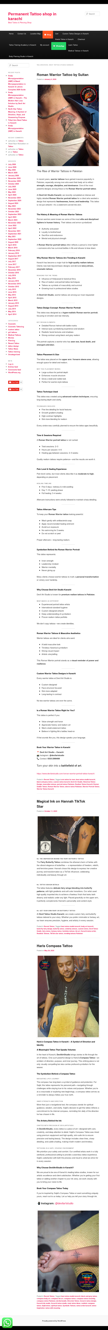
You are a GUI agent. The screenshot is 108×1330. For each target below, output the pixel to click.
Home (11, 33)
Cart (56, 33)
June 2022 (12, 225)
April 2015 (12, 297)
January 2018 (13, 253)
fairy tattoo (46, 931)
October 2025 (13, 183)
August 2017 (13, 258)
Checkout (81, 39)
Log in (10, 364)
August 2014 (13, 306)
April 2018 (12, 245)
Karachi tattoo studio (59, 1303)
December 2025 (14, 178)
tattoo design (13, 346)
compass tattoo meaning (86, 1298)
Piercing (11, 340)
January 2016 (13, 281)
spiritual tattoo (56, 1305)
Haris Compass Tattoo (55, 945)
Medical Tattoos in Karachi (78, 50)
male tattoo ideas (74, 1303)
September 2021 (14, 233)
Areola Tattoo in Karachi (64, 39)
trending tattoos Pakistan (73, 933)
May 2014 (12, 311)
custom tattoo (83, 928)
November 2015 (14, 283)
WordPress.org (14, 372)
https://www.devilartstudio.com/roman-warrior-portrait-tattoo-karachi (65, 773)
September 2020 (14, 239)
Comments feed (14, 369)
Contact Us (22, 33)
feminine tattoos (68, 931)
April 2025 (12, 195)
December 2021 (14, 231)
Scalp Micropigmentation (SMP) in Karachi (16, 128)
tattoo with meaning (52, 1308)
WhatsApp (60, 46)
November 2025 (14, 181)
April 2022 (12, 228)
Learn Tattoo (73, 45)
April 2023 (12, 217)
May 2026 (12, 170)
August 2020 (13, 242)
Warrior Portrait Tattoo (91, 786)
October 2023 (13, 211)
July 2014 (12, 308)
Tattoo (20, 141)
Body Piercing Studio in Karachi (21, 56)
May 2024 (12, 206)
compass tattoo (70, 1298)
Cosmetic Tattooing (16, 326)
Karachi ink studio (43, 1303)
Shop (49, 34)
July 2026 (12, 164)
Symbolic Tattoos (69, 1305)
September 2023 (14, 214)
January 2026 (13, 175)
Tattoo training (14, 351)
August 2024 (13, 203)
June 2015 (12, 292)
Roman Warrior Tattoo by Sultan (63, 74)
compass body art (43, 1298)
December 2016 (14, 270)
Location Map (35, 33)
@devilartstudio (64, 1203)
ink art (77, 931)
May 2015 (12, 294)
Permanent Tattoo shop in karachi (32, 16)
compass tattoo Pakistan (46, 1301)
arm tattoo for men (68, 779)
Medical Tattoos (14, 335)
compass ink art (57, 1298)
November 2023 (14, 208)
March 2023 (12, 220)
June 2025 (12, 189)
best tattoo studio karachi (85, 779)
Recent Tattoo (49, 779)
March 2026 (12, 172)
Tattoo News (13, 348)
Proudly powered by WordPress (54, 1321)
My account (44, 45)
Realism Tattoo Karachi (84, 784)
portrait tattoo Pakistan (65, 784)
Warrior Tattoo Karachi (45, 789)
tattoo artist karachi (83, 1305)
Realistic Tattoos (43, 933)
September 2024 (14, 200)
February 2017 (14, 267)
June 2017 (12, 264)
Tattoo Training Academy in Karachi (22, 45)
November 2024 (14, 197)
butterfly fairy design (44, 928)
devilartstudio (61, 1301)
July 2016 (12, 275)
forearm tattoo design (88, 1301)
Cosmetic (12, 324)
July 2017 (12, 261)
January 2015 (13, 303)
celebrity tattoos (71, 928)
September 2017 (14, 256)
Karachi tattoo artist (88, 931)
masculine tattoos (49, 784)
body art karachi (87, 926)
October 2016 (13, 272)
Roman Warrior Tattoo (56, 786)
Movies (11, 337)
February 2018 (14, 250)
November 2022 (14, 222)
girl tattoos (12, 332)
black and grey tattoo (45, 782)
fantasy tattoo (56, 931)
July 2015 (12, 289)
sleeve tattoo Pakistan (73, 786)
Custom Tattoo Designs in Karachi (76, 33)
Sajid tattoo (46, 1305)
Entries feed (13, 366)
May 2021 (12, 236)
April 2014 (12, 314)
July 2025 (12, 186)
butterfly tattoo (58, 928)
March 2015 (12, 300)
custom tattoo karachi (61, 782)
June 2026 (12, 167)
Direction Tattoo (73, 1301)
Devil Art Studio (76, 782)
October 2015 (13, 286)
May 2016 (12, 278)
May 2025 (12, 192)
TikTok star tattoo (56, 933)
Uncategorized (14, 354)
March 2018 (12, 247)
